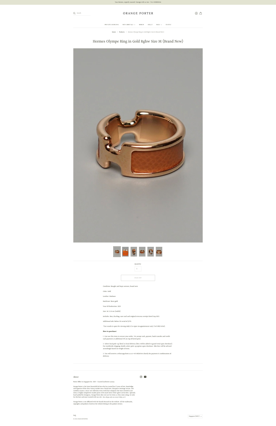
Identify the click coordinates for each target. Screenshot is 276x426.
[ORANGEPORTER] (138, 13)
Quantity (138, 264)
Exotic (168, 25)
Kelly (150, 25)
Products (122, 32)
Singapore (194, 416)
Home (114, 32)
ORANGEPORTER (83, 419)
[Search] (74, 13)
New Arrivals (128, 25)
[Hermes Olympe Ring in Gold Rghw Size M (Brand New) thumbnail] (117, 252)
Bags (158, 25)
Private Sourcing (112, 25)
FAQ (74, 415)
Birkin (141, 25)
